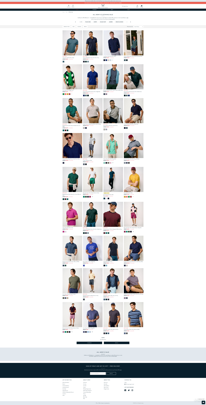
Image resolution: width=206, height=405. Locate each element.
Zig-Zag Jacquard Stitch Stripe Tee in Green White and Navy (72, 195)
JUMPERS (111, 22)
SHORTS (95, 22)
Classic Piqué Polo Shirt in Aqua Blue (109, 158)
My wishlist (105, 384)
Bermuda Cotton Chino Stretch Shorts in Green (91, 192)
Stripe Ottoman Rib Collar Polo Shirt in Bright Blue (91, 91)
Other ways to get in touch (130, 384)
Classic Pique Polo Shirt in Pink (68, 227)
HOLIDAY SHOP (103, 22)
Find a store (85, 382)
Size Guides (64, 389)
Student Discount (65, 390)
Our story (84, 384)
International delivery (66, 385)
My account (106, 382)
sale (66, 12)
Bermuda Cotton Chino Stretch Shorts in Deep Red (132, 227)
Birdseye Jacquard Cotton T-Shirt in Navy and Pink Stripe (133, 294)
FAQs (63, 395)
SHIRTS (80, 22)
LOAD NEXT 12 (89, 342)
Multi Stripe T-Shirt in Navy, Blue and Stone (110, 329)
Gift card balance (106, 385)
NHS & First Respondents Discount (68, 392)
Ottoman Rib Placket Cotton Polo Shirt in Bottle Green (92, 229)
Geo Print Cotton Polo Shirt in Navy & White (131, 158)
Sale (77, 9)
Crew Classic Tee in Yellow (128, 192)
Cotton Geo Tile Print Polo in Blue (68, 57)
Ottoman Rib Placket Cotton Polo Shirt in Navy (91, 57)
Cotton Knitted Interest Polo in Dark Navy (131, 124)
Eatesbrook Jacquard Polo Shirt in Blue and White (71, 261)
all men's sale (71, 12)
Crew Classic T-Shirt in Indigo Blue (89, 328)
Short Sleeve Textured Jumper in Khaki (69, 294)
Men (112, 9)
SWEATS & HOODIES (119, 22)
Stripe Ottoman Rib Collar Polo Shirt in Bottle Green (133, 91)
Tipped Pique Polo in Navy (107, 261)
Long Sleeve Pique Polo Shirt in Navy (109, 56)
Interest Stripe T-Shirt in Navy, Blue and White (132, 329)
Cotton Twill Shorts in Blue (87, 160)
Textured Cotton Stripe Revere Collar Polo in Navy (71, 158)
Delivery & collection (66, 382)
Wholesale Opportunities (87, 389)
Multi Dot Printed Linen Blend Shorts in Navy (90, 295)
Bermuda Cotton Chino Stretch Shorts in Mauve (71, 328)
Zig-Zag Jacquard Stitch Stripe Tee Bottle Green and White (71, 126)
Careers (84, 387)
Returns (64, 384)
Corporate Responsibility (87, 392)
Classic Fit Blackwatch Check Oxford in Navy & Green (133, 56)
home (63, 12)
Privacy (84, 393)
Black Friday (85, 397)
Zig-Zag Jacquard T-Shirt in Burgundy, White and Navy (112, 229)
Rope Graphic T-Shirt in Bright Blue (89, 261)
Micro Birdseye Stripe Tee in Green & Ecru (110, 125)
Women (95, 9)
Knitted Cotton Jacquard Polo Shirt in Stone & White (92, 124)
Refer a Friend (106, 387)
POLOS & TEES (88, 22)
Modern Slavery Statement (87, 390)
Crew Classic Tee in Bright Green (68, 90)
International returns (66, 387)
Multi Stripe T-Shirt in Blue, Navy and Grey (110, 295)
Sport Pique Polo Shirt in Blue (108, 194)
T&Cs (84, 398)
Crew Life (84, 385)
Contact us (64, 393)
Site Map (84, 395)
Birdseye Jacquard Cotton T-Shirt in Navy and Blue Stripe (113, 90)
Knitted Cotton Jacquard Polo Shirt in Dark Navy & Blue (133, 261)
